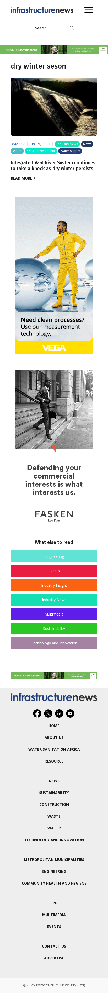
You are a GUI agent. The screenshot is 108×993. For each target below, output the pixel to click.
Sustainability (54, 628)
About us (54, 737)
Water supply (70, 151)
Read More (21, 178)
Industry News (67, 144)
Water (17, 151)
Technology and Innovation (54, 642)
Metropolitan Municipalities (54, 859)
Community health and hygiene (54, 883)
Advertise (54, 957)
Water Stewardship (41, 151)
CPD (54, 902)
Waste (54, 816)
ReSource (54, 761)
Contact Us (54, 946)
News (87, 144)
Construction (54, 804)
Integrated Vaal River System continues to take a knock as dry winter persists (53, 165)
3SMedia (18, 143)
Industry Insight (54, 585)
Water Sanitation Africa (54, 749)
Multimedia (54, 614)
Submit (71, 28)
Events (54, 570)
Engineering (54, 556)
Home (54, 725)
